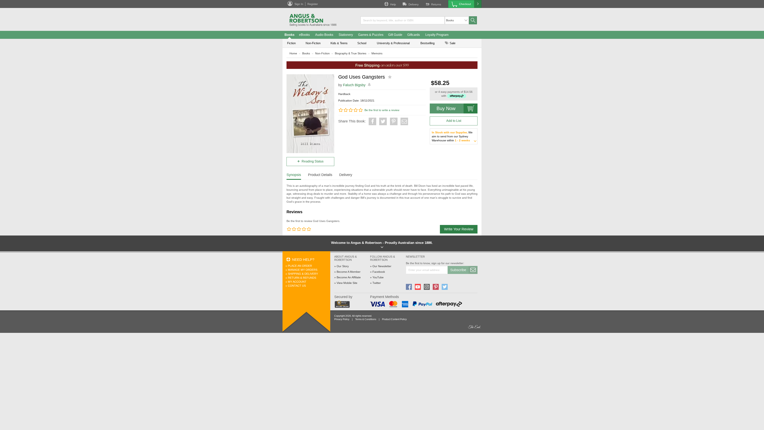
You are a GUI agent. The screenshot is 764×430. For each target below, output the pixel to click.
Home (293, 53)
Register (312, 4)
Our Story (343, 266)
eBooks (304, 34)
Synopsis (293, 175)
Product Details (320, 175)
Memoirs (376, 53)
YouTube (378, 277)
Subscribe (458, 270)
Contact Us (297, 285)
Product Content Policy (394, 319)
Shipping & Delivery (303, 273)
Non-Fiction (313, 43)
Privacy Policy (341, 319)
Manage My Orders (302, 269)
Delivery (413, 4)
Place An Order (300, 265)
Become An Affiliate (349, 277)
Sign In (298, 4)
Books (289, 34)
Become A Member (349, 271)
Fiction (291, 43)
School (361, 43)
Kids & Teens (339, 43)
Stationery (346, 34)
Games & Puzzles (370, 34)
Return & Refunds (302, 277)
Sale (452, 43)
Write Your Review (458, 229)
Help (393, 4)
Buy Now (446, 108)
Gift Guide (395, 34)
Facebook (378, 271)
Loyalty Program (436, 34)
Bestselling (427, 43)
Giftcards (413, 34)
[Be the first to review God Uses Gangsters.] (390, 77)
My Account (297, 281)
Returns (436, 4)
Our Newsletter (381, 266)
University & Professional (393, 43)
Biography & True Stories (350, 53)
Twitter (376, 282)
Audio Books (324, 34)
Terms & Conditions (365, 319)
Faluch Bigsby (354, 85)
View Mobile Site (347, 282)
